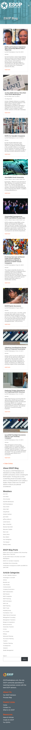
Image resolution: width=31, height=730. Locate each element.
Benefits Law (6, 582)
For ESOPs (6, 722)
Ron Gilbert (9, 179)
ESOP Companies (7, 596)
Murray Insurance (7, 624)
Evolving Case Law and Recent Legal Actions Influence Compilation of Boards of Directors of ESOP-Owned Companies (15, 260)
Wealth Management (8, 650)
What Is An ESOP (9, 710)
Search (5, 655)
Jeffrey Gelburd (7, 519)
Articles (6, 54)
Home (5, 705)
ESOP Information (7, 601)
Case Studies (6, 584)
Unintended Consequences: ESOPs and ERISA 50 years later (15, 217)
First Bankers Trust (7, 612)
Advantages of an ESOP (9, 577)
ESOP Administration (8, 591)
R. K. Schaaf (6, 631)
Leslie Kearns (6, 522)
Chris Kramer (6, 499)
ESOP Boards (6, 594)
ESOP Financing (7, 598)
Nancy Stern (6, 534)
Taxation (5, 641)
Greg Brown (6, 511)
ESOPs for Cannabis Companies (15, 136)
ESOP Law (22, 179)
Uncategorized (8, 98)
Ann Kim (5, 494)
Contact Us (7, 707)
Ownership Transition (8, 626)
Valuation (5, 648)
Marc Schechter (7, 524)
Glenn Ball (6, 509)
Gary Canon (6, 506)
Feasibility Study (7, 610)
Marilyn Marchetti (8, 527)
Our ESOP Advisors (9, 695)
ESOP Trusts (6, 608)
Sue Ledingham (7, 539)
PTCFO (5, 629)
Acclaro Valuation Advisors (10, 575)
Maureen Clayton (7, 529)
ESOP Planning (6, 605)
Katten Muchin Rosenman (9, 615)
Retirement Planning (8, 636)
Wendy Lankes (7, 544)
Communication (7, 587)
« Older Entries (8, 463)
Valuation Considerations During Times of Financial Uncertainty (15, 348)
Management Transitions (9, 619)
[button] (29, 718)
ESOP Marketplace (10, 52)
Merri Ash (5, 532)
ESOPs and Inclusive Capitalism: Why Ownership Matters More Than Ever (15, 48)
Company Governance (8, 589)
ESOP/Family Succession (13, 306)
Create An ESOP (8, 720)
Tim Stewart (6, 542)
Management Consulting (9, 617)
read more (7, 69)
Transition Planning (8, 643)
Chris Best (8, 96)
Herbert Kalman (7, 514)
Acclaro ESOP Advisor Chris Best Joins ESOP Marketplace (15, 93)
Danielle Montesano (8, 501)
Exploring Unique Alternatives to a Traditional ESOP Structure (15, 391)
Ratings (5, 634)
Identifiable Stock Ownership (14, 177)
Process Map (7, 697)
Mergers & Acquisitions (9, 622)
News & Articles (8, 717)
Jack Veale (5, 517)
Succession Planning (8, 638)
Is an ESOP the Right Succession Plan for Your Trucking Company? (15, 436)
